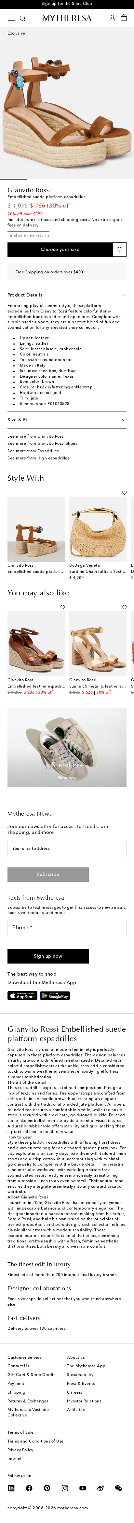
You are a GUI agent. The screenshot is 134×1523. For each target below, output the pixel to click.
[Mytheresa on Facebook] (29, 1488)
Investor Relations (84, 1401)
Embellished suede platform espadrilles (46, 572)
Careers (74, 1393)
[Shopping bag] (123, 18)
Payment (15, 1384)
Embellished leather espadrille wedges (45, 687)
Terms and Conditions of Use (35, 1441)
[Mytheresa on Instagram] (65, 1488)
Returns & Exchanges (27, 1401)
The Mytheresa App (86, 1366)
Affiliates (76, 1410)
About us (76, 1358)
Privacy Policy (20, 1450)
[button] (60, 249)
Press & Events (81, 1384)
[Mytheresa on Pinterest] (47, 1488)
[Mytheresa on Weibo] (101, 1488)
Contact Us (18, 1366)
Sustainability (80, 1375)
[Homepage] (67, 18)
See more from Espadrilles (33, 451)
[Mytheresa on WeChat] (119, 1488)
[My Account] (112, 18)
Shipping (16, 1393)
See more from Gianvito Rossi (35, 437)
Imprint (14, 1459)
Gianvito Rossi (29, 190)
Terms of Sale (20, 1433)
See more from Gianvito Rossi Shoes (42, 444)
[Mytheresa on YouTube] (83, 1488)
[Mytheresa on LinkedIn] (11, 1488)
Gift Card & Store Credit (31, 1375)
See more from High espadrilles (38, 458)
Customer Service (24, 1358)
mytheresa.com (72, 1508)
